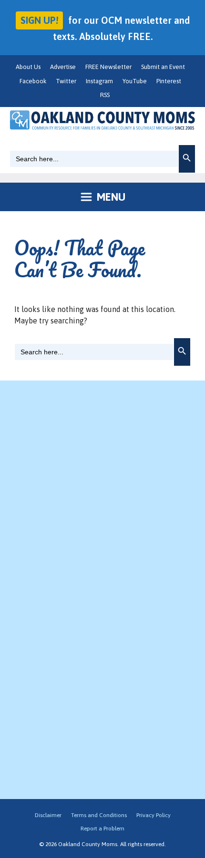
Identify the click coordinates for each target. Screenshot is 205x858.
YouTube (135, 81)
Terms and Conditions (99, 815)
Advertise (63, 66)
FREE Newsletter (108, 66)
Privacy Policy (153, 815)
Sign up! (39, 20)
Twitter (66, 81)
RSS (105, 94)
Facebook (33, 81)
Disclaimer (48, 815)
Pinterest (168, 81)
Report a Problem (102, 828)
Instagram (99, 81)
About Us (28, 66)
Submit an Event (163, 66)
